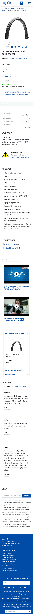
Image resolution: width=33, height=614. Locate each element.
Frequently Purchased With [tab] (14, 333)
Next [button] (27, 352)
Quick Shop (16, 363)
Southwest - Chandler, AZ (9, 555)
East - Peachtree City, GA (8, 564)
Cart (30, 3)
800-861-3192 (16, 543)
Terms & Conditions (25, 594)
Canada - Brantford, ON (8, 568)
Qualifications (11, 248)
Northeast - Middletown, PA (9, 561)
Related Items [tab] (10, 374)
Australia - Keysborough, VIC (9, 570)
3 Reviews (11, 58)
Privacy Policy (17, 596)
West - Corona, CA (7, 553)
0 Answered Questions (21, 58)
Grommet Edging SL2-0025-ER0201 (15, 355)
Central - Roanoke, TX (8, 557)
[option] (16, 27)
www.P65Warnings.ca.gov (20, 157)
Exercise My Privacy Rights (22, 591)
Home (4, 8)
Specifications (11, 244)
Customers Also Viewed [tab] (13, 370)
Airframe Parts (11, 8)
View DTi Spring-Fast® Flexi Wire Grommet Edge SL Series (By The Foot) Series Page (17, 93)
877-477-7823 (10, 541)
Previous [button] (5, 352)
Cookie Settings (16, 593)
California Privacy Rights (9, 591)
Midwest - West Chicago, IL (9, 559)
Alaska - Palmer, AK (7, 566)
